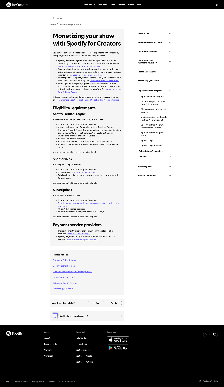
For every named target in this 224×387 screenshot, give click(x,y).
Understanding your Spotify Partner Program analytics (154, 118)
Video (112, 4)
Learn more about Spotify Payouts (81, 239)
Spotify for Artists (84, 355)
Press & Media (50, 343)
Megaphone (81, 343)
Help (139, 4)
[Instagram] (215, 334)
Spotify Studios (83, 349)
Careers (48, 349)
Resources (102, 4)
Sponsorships (147, 140)
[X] (206, 334)
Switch (131, 4)
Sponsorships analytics (151, 145)
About (47, 337)
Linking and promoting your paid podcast (72, 271)
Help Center (81, 337)
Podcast (121, 4)
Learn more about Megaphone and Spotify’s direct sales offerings (88, 99)
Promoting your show (63, 288)
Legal (8, 381)
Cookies (51, 381)
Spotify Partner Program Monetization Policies (152, 126)
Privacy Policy (38, 381)
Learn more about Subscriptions (104, 80)
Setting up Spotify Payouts (65, 283)
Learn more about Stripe (78, 233)
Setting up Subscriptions (64, 260)
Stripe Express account (63, 277)
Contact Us (49, 355)
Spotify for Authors (84, 361)
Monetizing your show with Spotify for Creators (153, 103)
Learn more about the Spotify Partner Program (79, 66)
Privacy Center (21, 381)
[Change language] (217, 5)
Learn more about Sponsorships (87, 74)
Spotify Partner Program (85, 172)
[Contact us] (120, 316)
